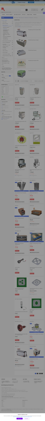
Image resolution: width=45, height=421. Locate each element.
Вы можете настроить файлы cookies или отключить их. (22, 416)
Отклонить (26, 418)
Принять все (19, 418)
